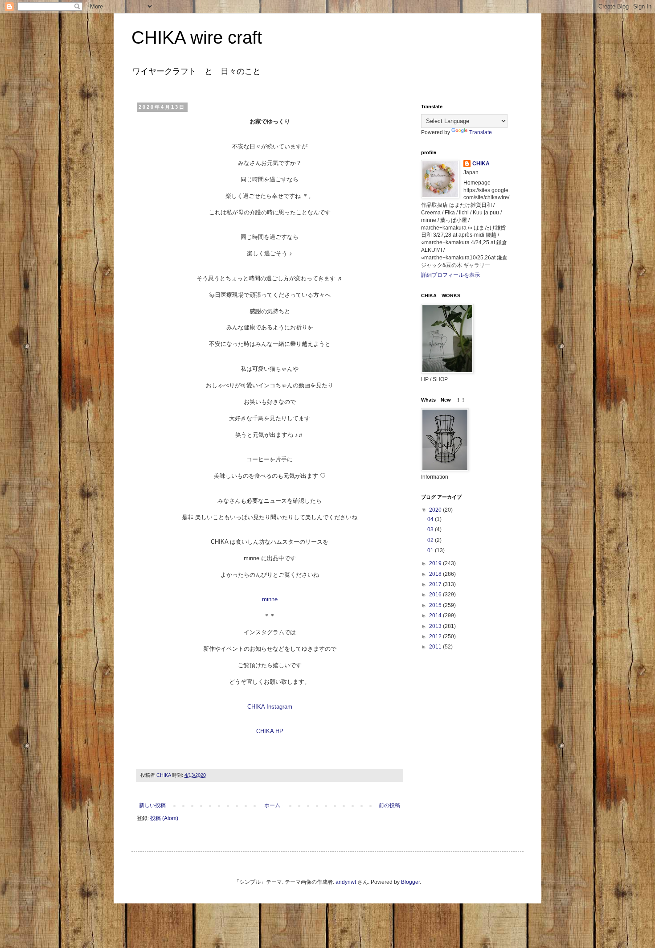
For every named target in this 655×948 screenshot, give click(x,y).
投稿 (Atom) (164, 818)
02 (431, 540)
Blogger (410, 882)
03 (431, 529)
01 (431, 550)
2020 (436, 510)
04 (431, 519)
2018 (436, 574)
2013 (436, 626)
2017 (436, 584)
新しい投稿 (152, 805)
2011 (436, 647)
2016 (436, 594)
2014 (436, 615)
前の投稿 (389, 805)
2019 (436, 563)
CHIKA (481, 163)
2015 (436, 605)
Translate (480, 132)
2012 (436, 636)
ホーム (272, 805)
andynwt (346, 882)
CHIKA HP (269, 731)
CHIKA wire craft (196, 37)
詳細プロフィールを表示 (450, 275)
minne (270, 599)
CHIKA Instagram (269, 706)
